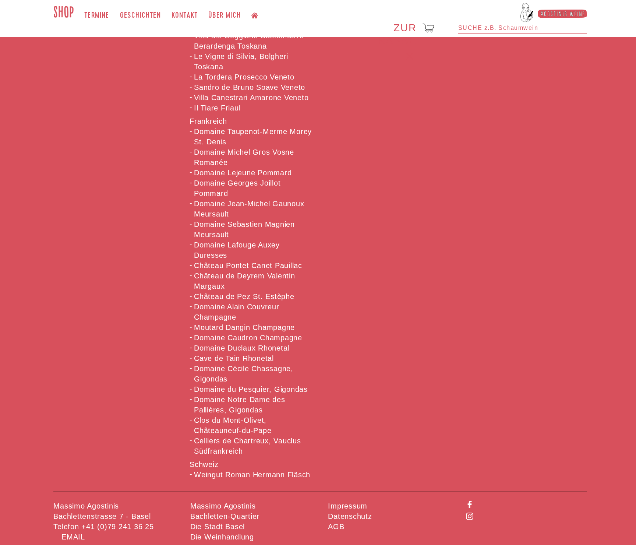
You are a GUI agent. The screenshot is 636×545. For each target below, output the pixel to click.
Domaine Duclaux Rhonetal (241, 348)
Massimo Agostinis (223, 506)
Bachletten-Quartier (224, 516)
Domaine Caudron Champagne (248, 338)
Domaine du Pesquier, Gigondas (251, 389)
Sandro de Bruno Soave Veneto (249, 87)
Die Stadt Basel (217, 527)
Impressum (347, 506)
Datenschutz (350, 516)
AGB (336, 527)
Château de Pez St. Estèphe (244, 296)
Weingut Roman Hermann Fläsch (252, 475)
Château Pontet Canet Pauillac (248, 265)
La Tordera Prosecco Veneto (244, 77)
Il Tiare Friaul (217, 108)
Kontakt (185, 15)
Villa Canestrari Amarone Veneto (251, 98)
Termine (96, 15)
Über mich (224, 15)
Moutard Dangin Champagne (244, 327)
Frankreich (208, 121)
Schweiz (204, 464)
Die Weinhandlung (222, 537)
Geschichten (140, 15)
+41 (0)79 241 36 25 (117, 527)
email (73, 537)
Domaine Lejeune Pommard (243, 173)
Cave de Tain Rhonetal (234, 358)
